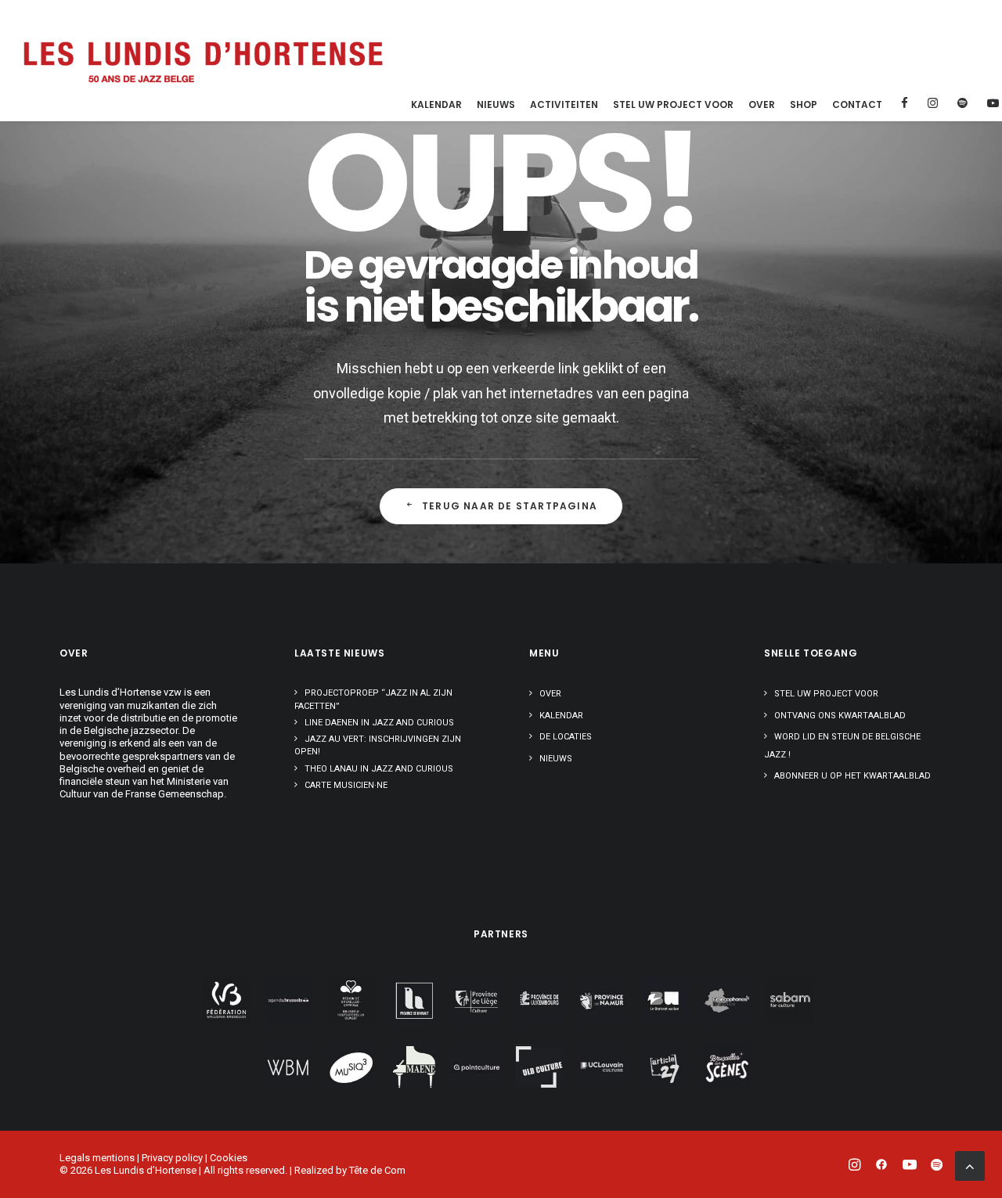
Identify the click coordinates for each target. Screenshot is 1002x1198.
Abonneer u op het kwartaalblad (852, 776)
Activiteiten (564, 105)
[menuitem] (436, 105)
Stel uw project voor (673, 105)
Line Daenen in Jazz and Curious (379, 723)
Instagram (931, 103)
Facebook (903, 103)
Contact (857, 105)
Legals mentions (97, 1158)
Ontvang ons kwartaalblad (840, 716)
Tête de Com (377, 1170)
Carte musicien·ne (346, 785)
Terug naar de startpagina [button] (509, 506)
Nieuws (496, 105)
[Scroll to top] (970, 1165)
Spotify (961, 103)
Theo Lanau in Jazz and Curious (379, 769)
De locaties (565, 737)
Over (761, 105)
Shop (803, 105)
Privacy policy (172, 1158)
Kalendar (436, 105)
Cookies (228, 1158)
